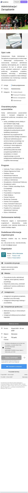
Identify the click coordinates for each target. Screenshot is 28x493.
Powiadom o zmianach (15, 366)
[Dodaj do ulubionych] (24, 357)
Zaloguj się (16, 1)
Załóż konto (24, 1)
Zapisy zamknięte (11, 358)
